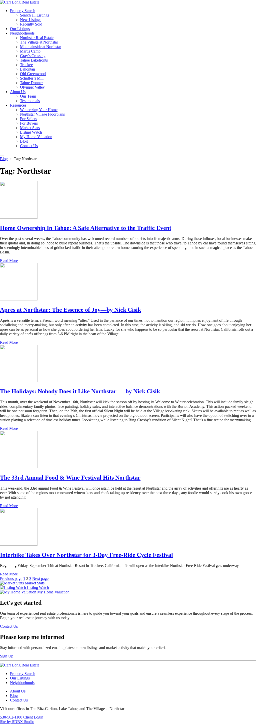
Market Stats (30, 128)
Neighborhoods (22, 33)
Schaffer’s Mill (32, 78)
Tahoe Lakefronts (34, 60)
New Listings (30, 20)
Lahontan (27, 69)
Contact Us (29, 146)
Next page (40, 578)
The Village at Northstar (39, 42)
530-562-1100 (11, 717)
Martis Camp (30, 51)
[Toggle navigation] (2, 155)
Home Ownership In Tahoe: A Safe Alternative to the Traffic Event (85, 228)
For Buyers (29, 123)
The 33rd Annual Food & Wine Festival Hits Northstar (70, 477)
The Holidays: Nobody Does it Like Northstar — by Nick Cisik (80, 391)
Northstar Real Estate (37, 38)
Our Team (28, 96)
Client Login (33, 717)
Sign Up (6, 656)
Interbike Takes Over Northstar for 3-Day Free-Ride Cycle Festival (86, 555)
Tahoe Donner (31, 83)
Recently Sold (31, 24)
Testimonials (30, 101)
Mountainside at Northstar (40, 47)
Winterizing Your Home (39, 110)
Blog (24, 141)
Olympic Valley (32, 87)
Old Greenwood (33, 74)
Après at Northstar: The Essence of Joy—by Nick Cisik (70, 309)
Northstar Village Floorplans (42, 114)
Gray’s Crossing (33, 56)
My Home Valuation (36, 137)
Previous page (11, 578)
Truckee (26, 65)
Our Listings (20, 29)
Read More (9, 260)
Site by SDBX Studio (17, 721)
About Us (18, 92)
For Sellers (28, 119)
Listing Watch (31, 132)
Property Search (22, 11)
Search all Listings (34, 15)
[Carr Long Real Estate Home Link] (19, 2)
